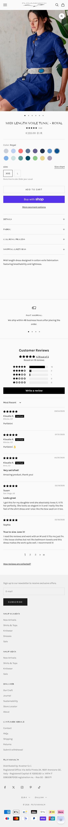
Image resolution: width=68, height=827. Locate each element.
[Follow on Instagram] (22, 787)
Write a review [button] (34, 390)
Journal (7, 695)
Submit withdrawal (13, 749)
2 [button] (30, 554)
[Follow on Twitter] (13, 787)
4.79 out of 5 (42, 356)
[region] (34, 316)
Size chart (59, 166)
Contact (7, 728)
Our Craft (8, 690)
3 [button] (35, 554)
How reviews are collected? (17, 564)
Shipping (8, 739)
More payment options (34, 207)
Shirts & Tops (10, 625)
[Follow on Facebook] (5, 787)
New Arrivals (9, 620)
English (39, 797)
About (6, 711)
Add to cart (34, 189)
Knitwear (8, 630)
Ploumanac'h (11, 759)
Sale (5, 641)
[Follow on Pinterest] (30, 787)
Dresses (7, 636)
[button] (19, 367)
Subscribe (15, 602)
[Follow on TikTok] (39, 787)
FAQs (5, 733)
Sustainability (10, 701)
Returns (7, 744)
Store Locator (10, 706)
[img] (10, 411)
